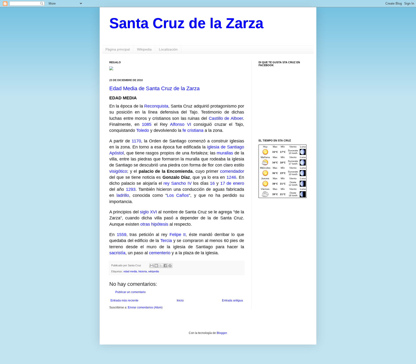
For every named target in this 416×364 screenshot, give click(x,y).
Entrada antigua (232, 300)
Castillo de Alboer (226, 118)
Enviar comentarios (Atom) (145, 307)
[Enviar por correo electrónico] (151, 265)
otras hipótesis (154, 224)
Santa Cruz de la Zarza (186, 23)
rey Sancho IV (177, 183)
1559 (121, 234)
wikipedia (153, 271)
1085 (146, 124)
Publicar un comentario (130, 292)
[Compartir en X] (160, 265)
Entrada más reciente (124, 300)
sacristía (117, 252)
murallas (225, 153)
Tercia (166, 240)
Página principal (117, 49)
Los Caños (178, 195)
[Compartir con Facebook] (165, 265)
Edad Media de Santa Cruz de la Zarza (154, 88)
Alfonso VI (180, 124)
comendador (232, 171)
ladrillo (123, 195)
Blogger (222, 333)
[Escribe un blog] (156, 265)
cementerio (159, 252)
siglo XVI (148, 212)
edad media (130, 271)
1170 (136, 141)
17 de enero (232, 183)
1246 (231, 177)
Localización (168, 49)
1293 (131, 189)
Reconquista (156, 106)
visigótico (118, 171)
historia (142, 271)
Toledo (142, 130)
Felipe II (177, 234)
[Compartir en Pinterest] (170, 265)
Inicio (180, 300)
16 (212, 183)
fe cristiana (192, 130)
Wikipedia (144, 49)
